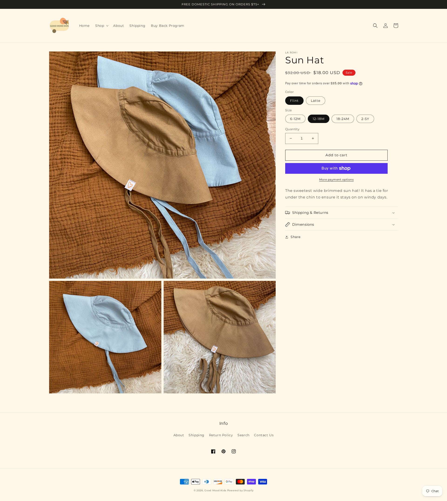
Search (243, 435)
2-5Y (365, 119)
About (178, 435)
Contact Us (264, 435)
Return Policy (221, 435)
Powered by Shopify (240, 490)
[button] (101, 26)
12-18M (319, 119)
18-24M (342, 119)
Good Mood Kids (215, 490)
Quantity (292, 129)
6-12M (295, 119)
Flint (294, 101)
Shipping (196, 435)
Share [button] (296, 237)
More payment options (336, 179)
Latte (315, 101)
